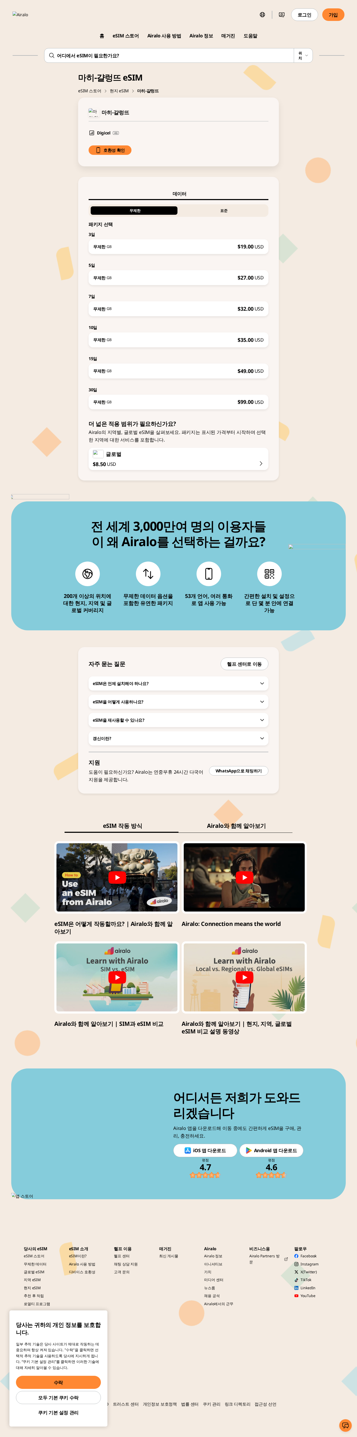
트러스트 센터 (126, 1404)
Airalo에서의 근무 (218, 1303)
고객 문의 (121, 1271)
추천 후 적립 (34, 1295)
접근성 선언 (265, 1404)
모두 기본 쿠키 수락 (58, 1397)
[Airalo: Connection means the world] (244, 877)
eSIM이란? (78, 1255)
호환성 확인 (114, 150)
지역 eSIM (32, 1279)
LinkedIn (308, 1287)
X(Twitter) (309, 1271)
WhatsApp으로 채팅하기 (239, 771)
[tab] (178, 193)
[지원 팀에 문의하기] (345, 1425)
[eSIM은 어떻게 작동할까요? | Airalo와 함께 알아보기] (116, 877)
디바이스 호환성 (82, 1271)
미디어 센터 (213, 1279)
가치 (207, 1271)
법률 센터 (190, 1404)
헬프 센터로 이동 (244, 664)
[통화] (282, 15)
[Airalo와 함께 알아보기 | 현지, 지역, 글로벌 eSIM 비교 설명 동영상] (244, 977)
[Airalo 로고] (28, 14)
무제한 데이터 (35, 1263)
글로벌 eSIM (34, 1271)
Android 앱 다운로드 (275, 1150)
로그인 (305, 15)
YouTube (308, 1295)
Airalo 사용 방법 (164, 35)
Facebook (308, 1255)
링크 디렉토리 (238, 1404)
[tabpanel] (178, 305)
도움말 (250, 35)
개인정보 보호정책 (160, 1404)
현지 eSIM (119, 91)
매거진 (228, 35)
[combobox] (178, 55)
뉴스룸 (209, 1287)
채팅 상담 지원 (126, 1263)
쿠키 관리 (211, 1404)
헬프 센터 (121, 1255)
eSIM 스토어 (126, 35)
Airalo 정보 (201, 35)
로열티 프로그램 (37, 1303)
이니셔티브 (213, 1263)
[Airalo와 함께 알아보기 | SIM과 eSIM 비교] (116, 977)
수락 (58, 1382)
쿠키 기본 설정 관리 (58, 1412)
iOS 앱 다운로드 (209, 1150)
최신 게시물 (168, 1255)
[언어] (262, 15)
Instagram (310, 1263)
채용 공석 (212, 1295)
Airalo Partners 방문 (264, 1258)
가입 (333, 15)
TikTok (306, 1279)
